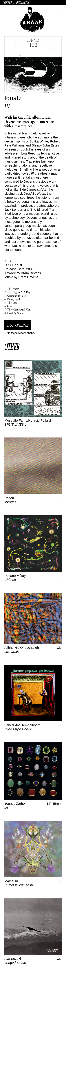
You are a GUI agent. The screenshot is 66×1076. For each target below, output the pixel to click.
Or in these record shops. (19, 332)
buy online (17, 325)
